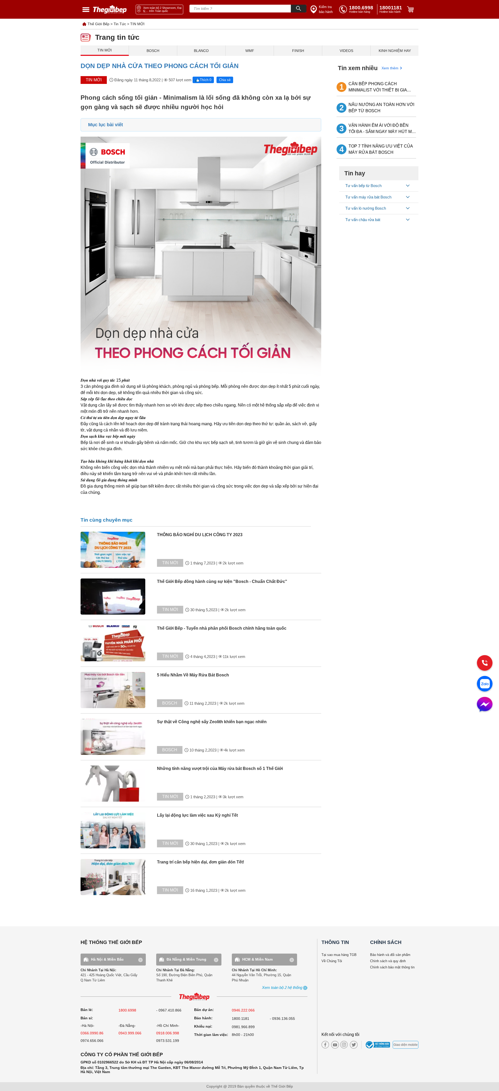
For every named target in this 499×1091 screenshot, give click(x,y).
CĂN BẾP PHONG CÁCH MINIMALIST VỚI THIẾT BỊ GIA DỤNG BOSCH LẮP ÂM (378, 87)
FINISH (298, 51)
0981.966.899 (243, 1027)
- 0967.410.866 (168, 1010)
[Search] (298, 8)
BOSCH (153, 51)
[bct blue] (378, 1045)
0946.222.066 (243, 1010)
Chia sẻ (225, 80)
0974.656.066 (92, 1041)
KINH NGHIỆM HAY (395, 51)
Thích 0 (205, 80)
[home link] (110, 9)
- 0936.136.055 (282, 1018)
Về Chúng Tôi (331, 961)
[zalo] (485, 684)
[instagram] (344, 1044)
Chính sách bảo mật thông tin (392, 967)
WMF (249, 51)
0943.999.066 (130, 1033)
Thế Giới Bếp (98, 24)
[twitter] (352, 1045)
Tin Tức (120, 24)
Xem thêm (390, 68)
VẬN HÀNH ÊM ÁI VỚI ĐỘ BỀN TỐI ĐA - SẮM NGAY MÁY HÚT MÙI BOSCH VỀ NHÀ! (382, 129)
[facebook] (325, 1044)
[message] (485, 704)
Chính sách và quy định (388, 961)
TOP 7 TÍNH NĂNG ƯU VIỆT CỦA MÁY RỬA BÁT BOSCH (381, 149)
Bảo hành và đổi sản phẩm (390, 955)
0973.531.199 (167, 1041)
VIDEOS (346, 51)
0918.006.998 (167, 1033)
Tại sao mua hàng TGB (339, 955)
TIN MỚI (137, 24)
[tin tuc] (117, 550)
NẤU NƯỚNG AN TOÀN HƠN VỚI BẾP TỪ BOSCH (381, 107)
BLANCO (201, 51)
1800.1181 (240, 1018)
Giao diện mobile (405, 1045)
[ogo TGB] (194, 997)
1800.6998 (127, 1010)
